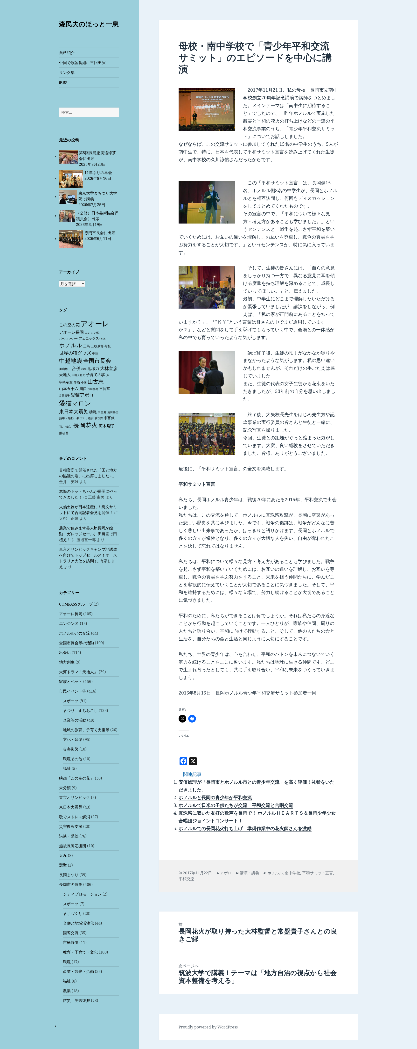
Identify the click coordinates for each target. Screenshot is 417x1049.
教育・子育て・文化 (80, 952)
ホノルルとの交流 (74, 633)
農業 (67, 990)
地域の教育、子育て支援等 (86, 729)
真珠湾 (99, 418)
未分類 (65, 787)
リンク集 (67, 72)
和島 (84, 369)
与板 (107, 346)
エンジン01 (92, 332)
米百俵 (109, 417)
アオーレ (95, 323)
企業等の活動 (74, 720)
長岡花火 (85, 425)
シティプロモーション (82, 894)
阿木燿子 (106, 426)
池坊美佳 (112, 412)
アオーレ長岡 (71, 332)
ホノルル (70, 345)
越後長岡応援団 (72, 845)
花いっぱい (65, 426)
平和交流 (186, 878)
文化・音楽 (72, 739)
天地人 (65, 374)
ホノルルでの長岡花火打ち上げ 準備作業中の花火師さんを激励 (245, 828)
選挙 (63, 865)
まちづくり (72, 913)
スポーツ (70, 700)
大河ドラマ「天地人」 (78, 671)
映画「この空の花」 (76, 778)
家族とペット (70, 681)
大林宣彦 (109, 368)
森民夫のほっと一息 (89, 23)
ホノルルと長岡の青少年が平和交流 (215, 797)
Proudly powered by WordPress (208, 1027)
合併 (76, 368)
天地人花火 (78, 375)
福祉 (67, 768)
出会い (65, 652)
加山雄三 (65, 369)
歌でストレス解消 (74, 816)
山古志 (96, 381)
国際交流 (70, 932)
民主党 (102, 412)
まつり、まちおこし (80, 710)
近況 (63, 855)
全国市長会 (97, 360)
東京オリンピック (74, 797)
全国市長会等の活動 (76, 642)
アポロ (226, 872)
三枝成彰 (97, 346)
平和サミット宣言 (317, 872)
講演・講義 (68, 836)
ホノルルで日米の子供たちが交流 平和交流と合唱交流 (236, 805)
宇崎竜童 (66, 382)
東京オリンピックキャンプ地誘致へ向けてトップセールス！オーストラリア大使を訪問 (88, 555)
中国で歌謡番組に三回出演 (82, 62)
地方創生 (67, 662)
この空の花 (69, 324)
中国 (95, 353)
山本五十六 (68, 388)
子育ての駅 (95, 374)
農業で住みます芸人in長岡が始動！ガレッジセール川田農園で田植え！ (88, 533)
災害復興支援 (70, 826)
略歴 (63, 82)
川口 (83, 388)
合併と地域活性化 (78, 923)
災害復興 (70, 749)
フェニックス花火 (92, 338)
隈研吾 (64, 433)
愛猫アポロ (82, 395)
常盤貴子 (64, 395)
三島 (86, 346)
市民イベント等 (72, 691)
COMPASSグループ (76, 604)
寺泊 (77, 382)
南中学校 (292, 872)
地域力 (93, 368)
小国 (84, 382)
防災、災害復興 (76, 1000)
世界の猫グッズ (75, 353)
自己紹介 (67, 52)
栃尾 (93, 411)
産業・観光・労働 (78, 971)
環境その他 (72, 758)
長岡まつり (68, 874)
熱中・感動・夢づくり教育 (76, 418)
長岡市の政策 (70, 884)
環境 (67, 961)
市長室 (104, 388)
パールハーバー (68, 338)
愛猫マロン (75, 403)
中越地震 (70, 360)
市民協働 (93, 389)
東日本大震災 (73, 411)
